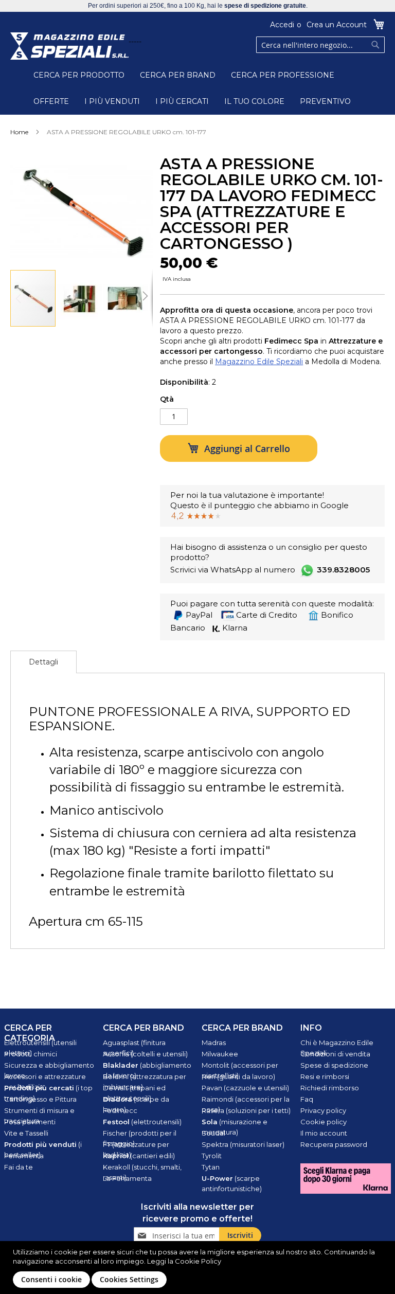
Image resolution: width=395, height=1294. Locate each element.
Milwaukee (220, 1054)
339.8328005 (343, 569)
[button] (80, 298)
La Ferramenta (127, 1178)
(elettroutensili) (142, 1122)
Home (19, 132)
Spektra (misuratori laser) (243, 1144)
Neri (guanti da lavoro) (238, 1076)
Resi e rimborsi (324, 1076)
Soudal (213, 1133)
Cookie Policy (198, 1261)
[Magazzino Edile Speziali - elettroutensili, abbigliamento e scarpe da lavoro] (69, 46)
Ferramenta (24, 1156)
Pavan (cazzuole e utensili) (245, 1088)
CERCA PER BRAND (178, 75)
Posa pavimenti (30, 1122)
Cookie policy (323, 1122)
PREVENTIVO (325, 101)
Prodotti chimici (30, 1054)
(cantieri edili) (139, 1156)
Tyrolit (212, 1156)
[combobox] (320, 45)
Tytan (211, 1167)
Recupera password (333, 1144)
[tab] (43, 662)
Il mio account (323, 1133)
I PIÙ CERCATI (182, 101)
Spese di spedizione (334, 1065)
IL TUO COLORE (254, 101)
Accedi (282, 24)
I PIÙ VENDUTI (112, 101)
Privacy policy (323, 1110)
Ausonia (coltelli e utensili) (145, 1054)
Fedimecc (120, 1110)
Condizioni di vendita (335, 1054)
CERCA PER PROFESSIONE (282, 75)
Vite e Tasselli (26, 1133)
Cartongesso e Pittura (40, 1099)
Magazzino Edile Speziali (259, 361)
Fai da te (18, 1167)
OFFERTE (51, 101)
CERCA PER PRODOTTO (78, 75)
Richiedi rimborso (329, 1088)
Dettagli (43, 662)
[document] (199, 1267)
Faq (306, 1099)
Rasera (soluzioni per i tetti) (246, 1110)
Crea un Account (337, 24)
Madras (214, 1042)
